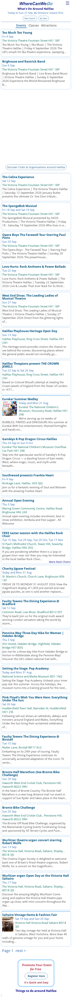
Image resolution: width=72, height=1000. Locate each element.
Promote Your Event (37, 967)
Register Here (36, 976)
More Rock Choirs (60, 562)
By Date (43, 18)
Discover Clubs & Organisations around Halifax (36, 167)
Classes (34, 25)
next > (21, 950)
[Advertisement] (36, 126)
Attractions (48, 25)
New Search (29, 18)
